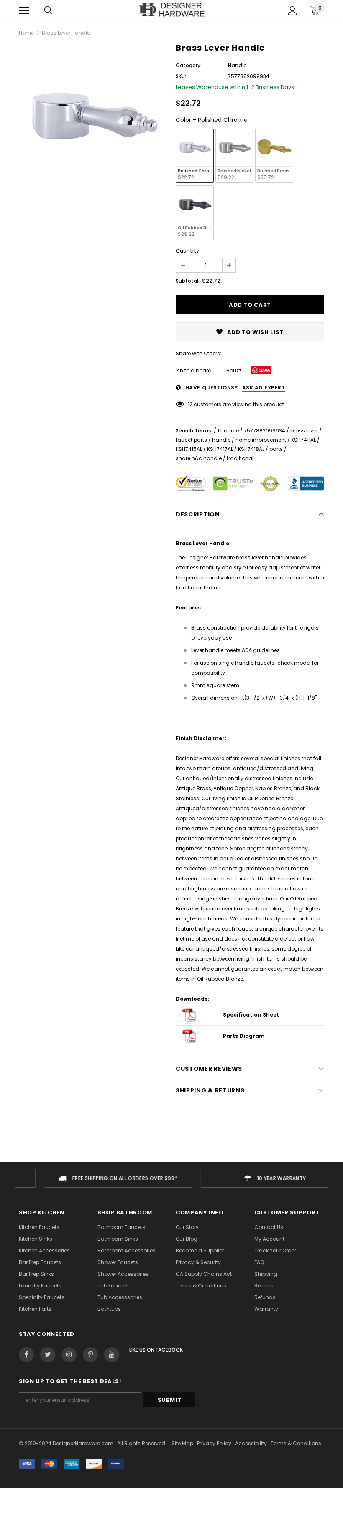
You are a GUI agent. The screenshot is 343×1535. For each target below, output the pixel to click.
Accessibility (251, 1443)
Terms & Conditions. (297, 1443)
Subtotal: (188, 280)
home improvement (260, 439)
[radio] (195, 156)
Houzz (233, 370)
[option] (93, 118)
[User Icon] (292, 10)
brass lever (304, 430)
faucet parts (191, 439)
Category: (189, 65)
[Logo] (171, 10)
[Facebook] (26, 1354)
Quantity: (188, 250)
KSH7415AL (189, 449)
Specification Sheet (251, 1014)
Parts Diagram (244, 1035)
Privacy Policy (214, 1443)
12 (190, 404)
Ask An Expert (263, 387)
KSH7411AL (303, 439)
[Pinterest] (90, 1354)
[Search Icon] (48, 10)
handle (221, 439)
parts (276, 449)
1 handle (228, 430)
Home (26, 32)
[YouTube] (111, 1354)
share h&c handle (199, 458)
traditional (240, 458)
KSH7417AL (220, 449)
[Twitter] (47, 1354)
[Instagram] (69, 1354)
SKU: (181, 76)
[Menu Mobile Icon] (24, 10)
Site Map (182, 1443)
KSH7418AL (251, 449)
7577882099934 (264, 430)
